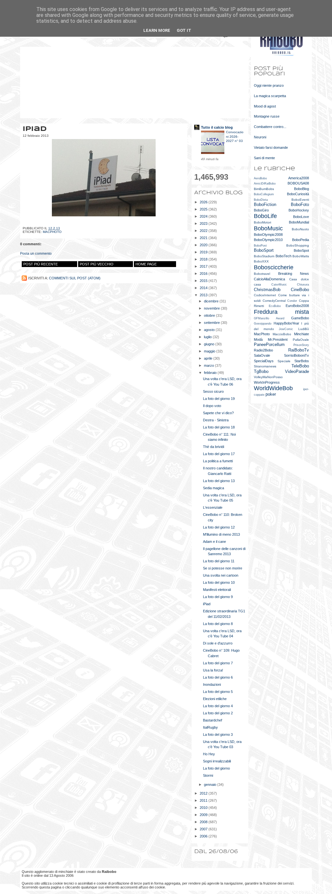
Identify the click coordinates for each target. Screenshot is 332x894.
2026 (204, 202)
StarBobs (301, 361)
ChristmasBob (267, 289)
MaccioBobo (282, 334)
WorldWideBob (273, 388)
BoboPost (260, 245)
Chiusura (303, 284)
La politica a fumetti (218, 461)
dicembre (211, 301)
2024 (204, 216)
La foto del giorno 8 (218, 624)
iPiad (206, 604)
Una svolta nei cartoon (220, 575)
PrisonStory (301, 345)
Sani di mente (264, 158)
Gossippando (262, 323)
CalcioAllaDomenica (269, 279)
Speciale (284, 361)
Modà (258, 339)
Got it (184, 30)
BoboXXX (261, 261)
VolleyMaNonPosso (268, 377)
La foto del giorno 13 (219, 481)
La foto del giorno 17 (219, 454)
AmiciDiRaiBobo (265, 183)
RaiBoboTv (298, 350)
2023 (204, 223)
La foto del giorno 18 (219, 427)
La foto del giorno (216, 768)
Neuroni (260, 137)
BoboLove (301, 217)
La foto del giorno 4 (218, 706)
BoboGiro (261, 210)
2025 (204, 209)
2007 (204, 829)
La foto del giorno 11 (218, 561)
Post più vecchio (96, 264)
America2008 (298, 178)
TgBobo (261, 371)
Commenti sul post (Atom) (75, 278)
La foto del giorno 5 (218, 692)
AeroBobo (260, 178)
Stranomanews (265, 366)
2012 (204, 793)
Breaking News (293, 273)
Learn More (156, 30)
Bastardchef (212, 720)
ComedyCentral (274, 300)
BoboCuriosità (298, 194)
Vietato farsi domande (271, 147)
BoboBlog (301, 189)
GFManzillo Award (269, 318)
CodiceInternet (265, 295)
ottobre (210, 315)
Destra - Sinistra (216, 420)
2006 (204, 836)
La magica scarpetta (270, 96)
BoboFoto (300, 204)
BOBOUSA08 (298, 183)
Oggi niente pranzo (269, 85)
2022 (204, 231)
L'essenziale (212, 507)
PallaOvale (301, 339)
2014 (204, 288)
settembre (212, 323)
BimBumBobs (264, 189)
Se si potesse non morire (222, 568)
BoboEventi (300, 199)
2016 (204, 273)
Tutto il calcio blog (217, 127)
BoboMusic (268, 228)
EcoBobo (275, 306)
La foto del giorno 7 (218, 663)
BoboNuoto (300, 229)
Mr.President (278, 339)
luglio (208, 337)
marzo (209, 365)
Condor (292, 300)
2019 (204, 252)
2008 (204, 822)
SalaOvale (262, 355)
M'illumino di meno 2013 (221, 534)
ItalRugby (210, 727)
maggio (210, 351)
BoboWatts (300, 256)
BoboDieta (261, 199)
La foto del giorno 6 (218, 677)
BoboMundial (299, 222)
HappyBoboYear (286, 323)
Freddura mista (281, 312)
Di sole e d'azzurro (217, 643)
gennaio (210, 784)
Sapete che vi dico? (218, 413)
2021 (204, 238)
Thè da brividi (213, 447)
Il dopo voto (212, 406)
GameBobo (300, 318)
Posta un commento (36, 253)
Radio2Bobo (263, 350)
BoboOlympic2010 (268, 240)
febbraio (211, 373)
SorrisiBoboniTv (296, 355)
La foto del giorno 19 (219, 399)
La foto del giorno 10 (219, 582)
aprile (208, 358)
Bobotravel (262, 273)
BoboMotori (262, 222)
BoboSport (264, 250)
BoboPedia (300, 240)
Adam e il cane (214, 541)
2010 (204, 808)
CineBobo (300, 289)
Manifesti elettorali (217, 590)
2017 (204, 266)
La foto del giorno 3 (218, 734)
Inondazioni (212, 684)
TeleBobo (300, 366)
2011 (204, 800)
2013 (204, 295)
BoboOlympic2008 (268, 234)
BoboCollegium (264, 194)
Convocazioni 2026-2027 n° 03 (234, 136)
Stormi (208, 775)
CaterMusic (279, 284)
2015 (204, 281)
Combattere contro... (270, 127)
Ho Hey (209, 754)
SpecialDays (264, 361)
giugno (209, 344)
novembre (212, 308)
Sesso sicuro (213, 391)
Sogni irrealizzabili (217, 761)
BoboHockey (299, 210)
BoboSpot (301, 250)
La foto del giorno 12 (219, 527)
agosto (210, 330)
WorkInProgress (267, 382)
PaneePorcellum (269, 344)
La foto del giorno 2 (218, 713)
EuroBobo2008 (297, 306)
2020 (204, 245)
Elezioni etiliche (215, 699)
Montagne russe (266, 116)
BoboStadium (264, 256)
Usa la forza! (213, 670)
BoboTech (283, 256)
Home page (146, 264)
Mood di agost (265, 106)
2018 (204, 259)
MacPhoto (52, 232)
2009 (204, 815)
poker (271, 394)
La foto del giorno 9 (218, 597)
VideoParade (297, 371)
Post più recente (40, 264)
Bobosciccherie (273, 267)
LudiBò (303, 329)
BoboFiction (265, 204)
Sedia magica (213, 488)
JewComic (286, 329)
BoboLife (265, 216)
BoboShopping (297, 245)
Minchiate (301, 334)
